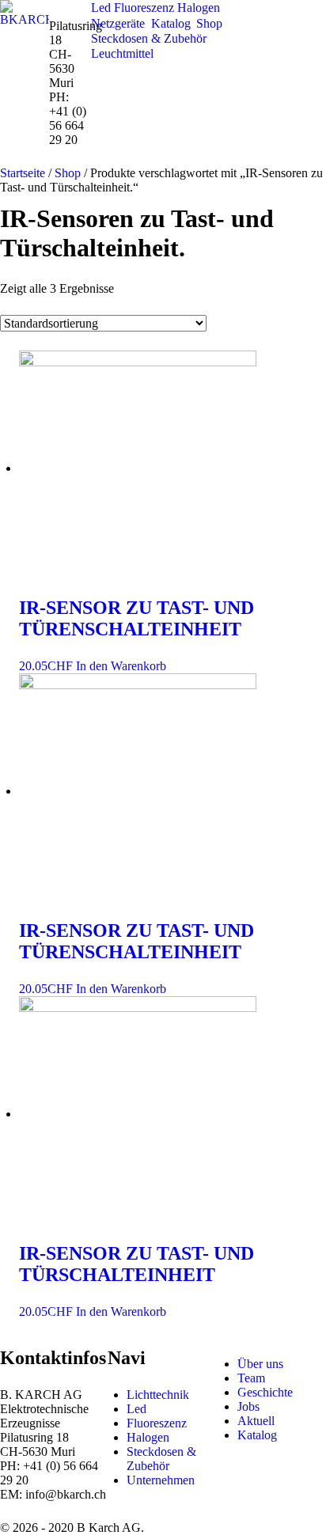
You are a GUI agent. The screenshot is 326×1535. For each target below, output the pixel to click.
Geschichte (265, 1392)
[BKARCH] (24, 12)
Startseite (22, 173)
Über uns (260, 1363)
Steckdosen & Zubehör (161, 1458)
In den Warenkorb (121, 666)
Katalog (257, 1435)
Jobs (248, 1406)
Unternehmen (161, 1480)
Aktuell (256, 1420)
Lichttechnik (158, 1394)
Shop (68, 173)
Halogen (148, 1437)
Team (251, 1378)
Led (136, 1409)
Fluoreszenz (157, 1423)
